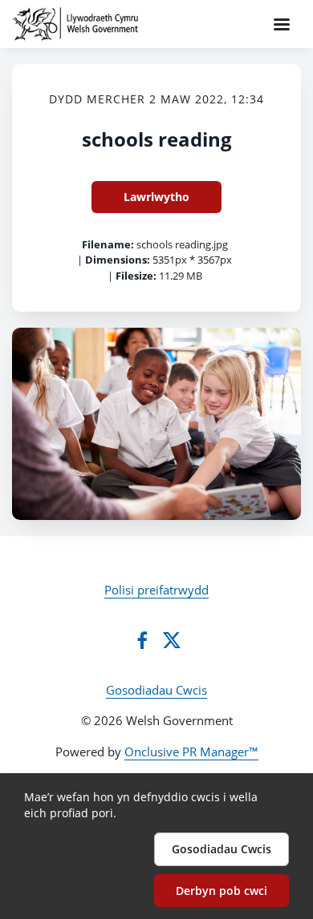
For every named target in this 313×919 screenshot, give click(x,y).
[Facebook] (142, 640)
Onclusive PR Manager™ (191, 752)
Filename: (108, 244)
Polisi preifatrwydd (156, 590)
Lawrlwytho (156, 196)
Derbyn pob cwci (221, 890)
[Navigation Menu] (282, 24)
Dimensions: (117, 259)
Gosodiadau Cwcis (156, 690)
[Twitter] (172, 640)
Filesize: (136, 275)
